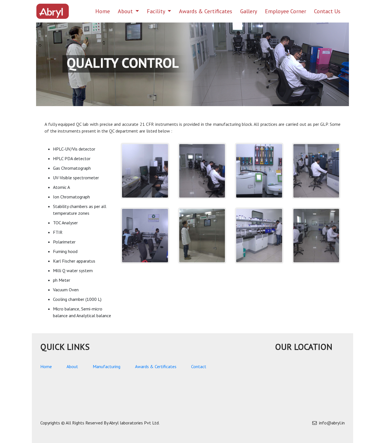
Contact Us (327, 11)
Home (104, 11)
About (126, 11)
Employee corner (285, 11)
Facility (156, 11)
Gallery (248, 11)
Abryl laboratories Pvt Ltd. (134, 423)
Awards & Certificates (205, 11)
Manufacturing (106, 366)
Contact (198, 366)
